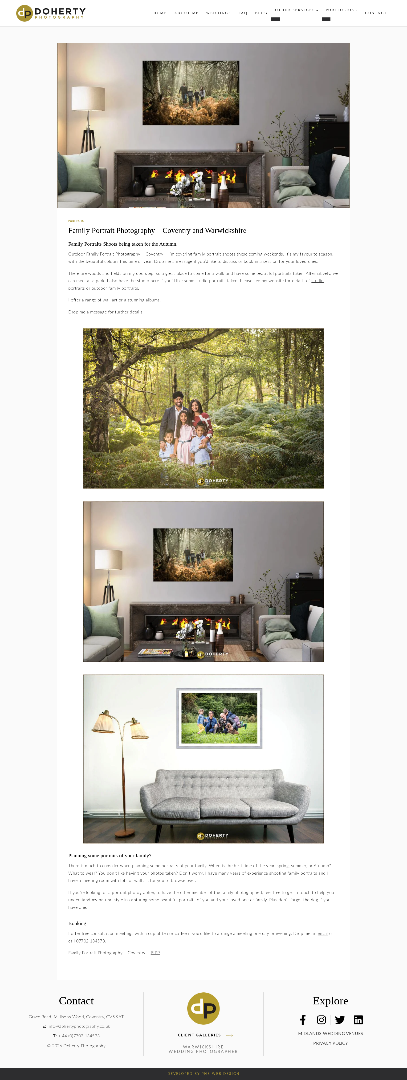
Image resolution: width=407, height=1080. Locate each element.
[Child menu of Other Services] (275, 19)
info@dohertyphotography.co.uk (79, 1026)
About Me (186, 13)
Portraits (76, 221)
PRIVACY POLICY (330, 1043)
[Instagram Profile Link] (321, 1020)
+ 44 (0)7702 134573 (79, 1036)
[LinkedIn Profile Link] (358, 1020)
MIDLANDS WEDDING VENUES (330, 1033)
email (323, 933)
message (98, 312)
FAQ (243, 13)
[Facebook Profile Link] (303, 1020)
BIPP (155, 953)
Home (160, 13)
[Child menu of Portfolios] (326, 19)
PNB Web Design (221, 1074)
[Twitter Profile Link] (340, 1020)
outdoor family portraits (115, 288)
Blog (261, 13)
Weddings (218, 13)
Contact (376, 13)
